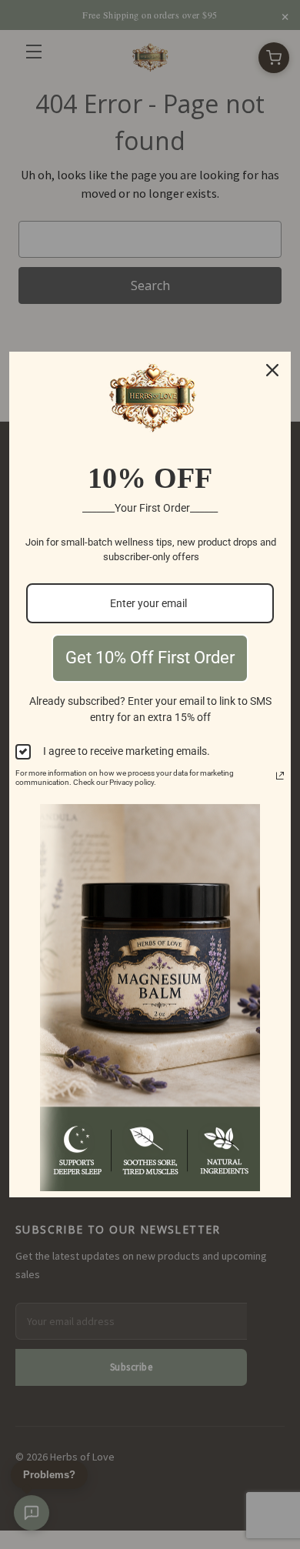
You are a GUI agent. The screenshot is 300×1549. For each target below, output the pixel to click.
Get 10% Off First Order (150, 657)
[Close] (272, 370)
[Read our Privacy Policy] (280, 775)
